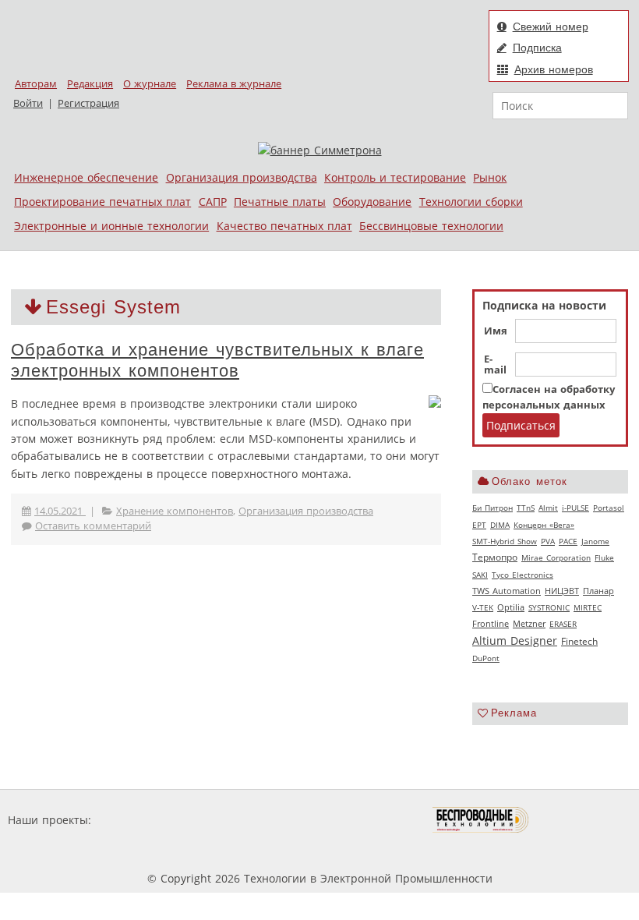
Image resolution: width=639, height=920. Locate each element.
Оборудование (372, 201)
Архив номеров (553, 69)
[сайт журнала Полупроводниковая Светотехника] (359, 820)
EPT (479, 524)
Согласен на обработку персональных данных (548, 397)
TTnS (526, 507)
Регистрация (88, 103)
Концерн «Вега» (544, 524)
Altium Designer (514, 640)
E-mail (495, 365)
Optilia (510, 607)
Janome (595, 541)
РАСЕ (568, 541)
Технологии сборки (471, 201)
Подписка (537, 47)
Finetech (579, 641)
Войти (28, 103)
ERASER (563, 623)
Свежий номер (550, 26)
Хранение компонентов (174, 511)
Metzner (529, 623)
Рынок (490, 177)
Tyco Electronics (522, 574)
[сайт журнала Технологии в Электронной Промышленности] (244, 820)
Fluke (604, 557)
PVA (548, 541)
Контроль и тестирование (395, 177)
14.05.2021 (60, 511)
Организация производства (241, 177)
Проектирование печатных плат (102, 201)
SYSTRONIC (549, 607)
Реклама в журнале (233, 83)
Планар (598, 591)
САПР (213, 201)
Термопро (494, 557)
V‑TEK (482, 607)
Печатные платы (280, 201)
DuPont (486, 658)
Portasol (608, 507)
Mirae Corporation (556, 557)
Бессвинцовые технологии (431, 225)
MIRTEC (588, 607)
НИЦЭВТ (562, 590)
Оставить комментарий (93, 526)
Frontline (490, 623)
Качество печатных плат (284, 225)
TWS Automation (506, 591)
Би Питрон (492, 507)
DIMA (500, 524)
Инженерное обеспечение (86, 177)
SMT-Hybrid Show (504, 541)
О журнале (149, 83)
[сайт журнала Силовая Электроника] (145, 820)
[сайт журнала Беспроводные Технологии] (481, 820)
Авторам (36, 83)
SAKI (480, 574)
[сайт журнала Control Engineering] (584, 820)
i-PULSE (575, 507)
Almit (548, 507)
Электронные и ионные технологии (111, 225)
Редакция (90, 83)
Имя (495, 331)
